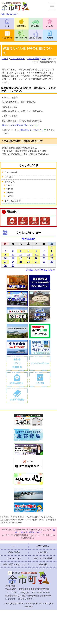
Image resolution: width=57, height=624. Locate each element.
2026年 (9, 185)
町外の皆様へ (35, 26)
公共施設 (9, 177)
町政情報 (43, 564)
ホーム (7, 26)
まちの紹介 (43, 552)
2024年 (9, 193)
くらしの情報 (33, 58)
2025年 (9, 189)
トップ (5, 58)
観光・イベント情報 (21, 38)
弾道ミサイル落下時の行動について (18, 125)
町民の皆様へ (21, 26)
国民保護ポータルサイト (32, 130)
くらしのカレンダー (14, 201)
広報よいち (10, 182)
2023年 (9, 196)
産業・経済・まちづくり (35, 38)
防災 (44, 58)
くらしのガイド (7, 38)
